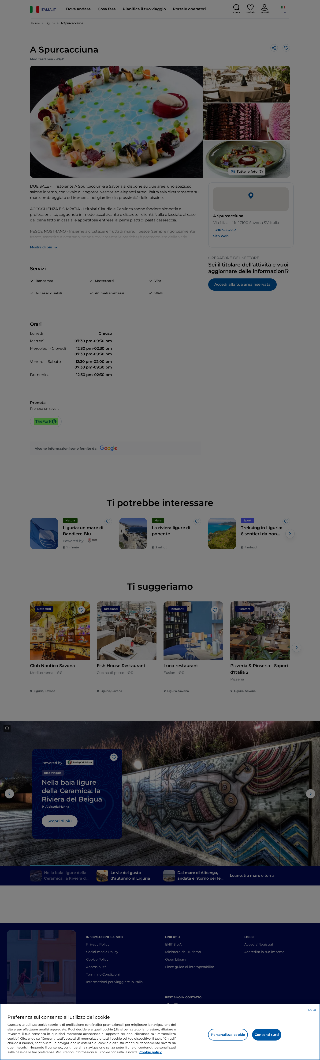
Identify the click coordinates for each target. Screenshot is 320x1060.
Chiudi (312, 1009)
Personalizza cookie (228, 1035)
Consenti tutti (267, 1035)
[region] (160, 1032)
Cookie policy (150, 1052)
